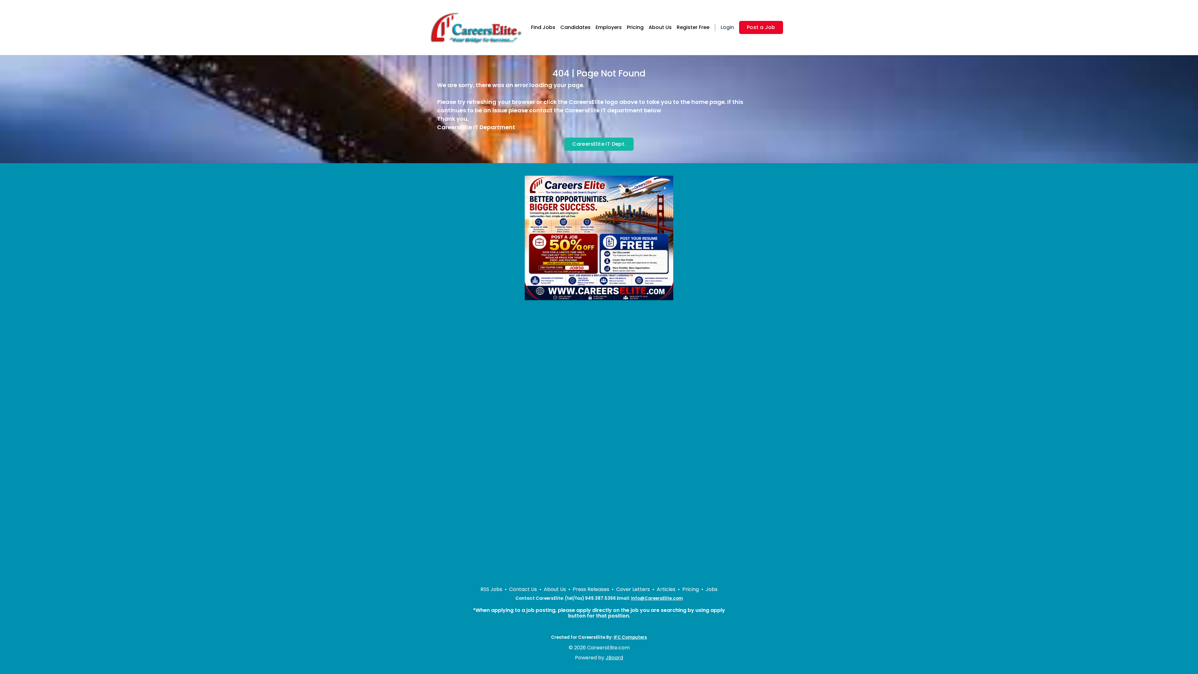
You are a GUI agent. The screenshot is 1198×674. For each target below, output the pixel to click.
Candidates (575, 27)
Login (727, 27)
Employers (609, 27)
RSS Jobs (491, 589)
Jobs (712, 589)
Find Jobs (543, 27)
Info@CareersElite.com (657, 598)
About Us (660, 27)
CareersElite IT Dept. (599, 144)
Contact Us (523, 589)
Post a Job (761, 27)
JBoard (614, 657)
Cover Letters (633, 589)
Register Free (693, 27)
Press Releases (591, 589)
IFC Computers (630, 637)
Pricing (635, 27)
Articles (666, 589)
